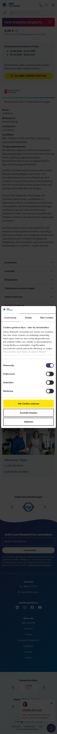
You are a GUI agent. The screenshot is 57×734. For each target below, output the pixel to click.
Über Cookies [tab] (46, 317)
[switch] (50, 374)
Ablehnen (28, 422)
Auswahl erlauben (28, 412)
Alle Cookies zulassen (28, 403)
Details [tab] (28, 317)
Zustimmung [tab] (10, 317)
